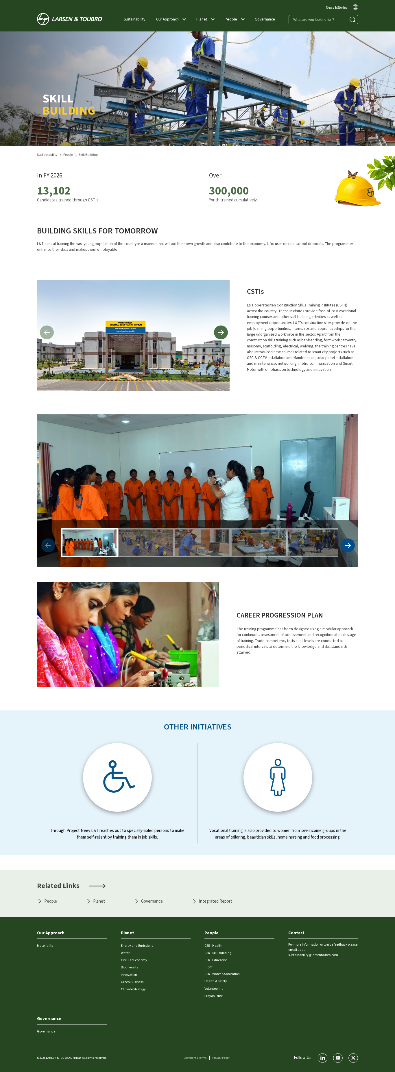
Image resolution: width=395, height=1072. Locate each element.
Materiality (45, 945)
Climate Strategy (133, 989)
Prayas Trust (213, 996)
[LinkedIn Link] (322, 1058)
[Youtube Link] (338, 1058)
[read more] (355, 8)
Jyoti (210, 967)
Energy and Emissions (137, 945)
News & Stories (336, 7)
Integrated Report (215, 901)
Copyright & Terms (195, 1058)
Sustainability (134, 19)
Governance (265, 19)
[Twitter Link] (353, 1058)
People (231, 19)
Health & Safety (215, 981)
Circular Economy (134, 960)
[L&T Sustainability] (69, 19)
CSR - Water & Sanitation (222, 974)
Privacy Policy (221, 1058)
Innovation (129, 974)
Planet (201, 19)
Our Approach (167, 19)
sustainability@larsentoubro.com (313, 955)
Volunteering (213, 988)
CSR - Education (216, 960)
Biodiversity (129, 967)
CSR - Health (213, 945)
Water (125, 953)
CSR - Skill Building (217, 953)
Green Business (132, 982)
